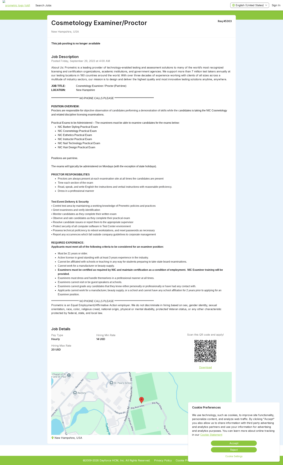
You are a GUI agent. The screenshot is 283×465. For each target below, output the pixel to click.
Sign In (276, 5)
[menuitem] (16, 5)
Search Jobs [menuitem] (43, 5)
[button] (141, 403)
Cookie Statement (211, 434)
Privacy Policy (163, 460)
